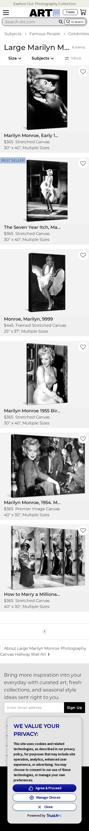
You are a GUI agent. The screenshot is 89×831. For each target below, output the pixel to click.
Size (12, 58)
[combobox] (29, 22)
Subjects (13, 33)
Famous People (44, 33)
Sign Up (74, 707)
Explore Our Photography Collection (44, 3)
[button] (44, 3)
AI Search (77, 21)
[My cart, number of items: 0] (83, 12)
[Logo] (44, 13)
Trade (70, 12)
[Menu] (6, 13)
